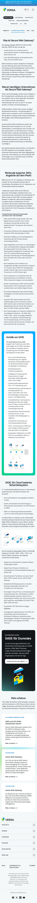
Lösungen (5, 837)
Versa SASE (17, 551)
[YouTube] (24, 898)
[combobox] (26, 9)
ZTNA (27, 30)
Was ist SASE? (8, 17)
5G (21, 23)
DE (25, 9)
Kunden (4, 831)
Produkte (5, 825)
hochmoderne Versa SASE (17, 342)
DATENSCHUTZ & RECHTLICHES (15, 866)
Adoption (11, 20)
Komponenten (19, 17)
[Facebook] (13, 898)
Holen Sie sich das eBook (16, 661)
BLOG (3, 865)
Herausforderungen (23, 20)
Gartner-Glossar (10, 45)
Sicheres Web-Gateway (18, 30)
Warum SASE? (14, 23)
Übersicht (6, 30)
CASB (32, 30)
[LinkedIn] (20, 898)
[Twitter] (17, 898)
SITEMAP (32, 865)
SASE (25, 23)
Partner (5, 843)
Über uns (5, 855)
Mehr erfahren (10, 743)
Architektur (29, 17)
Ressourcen (6, 849)
